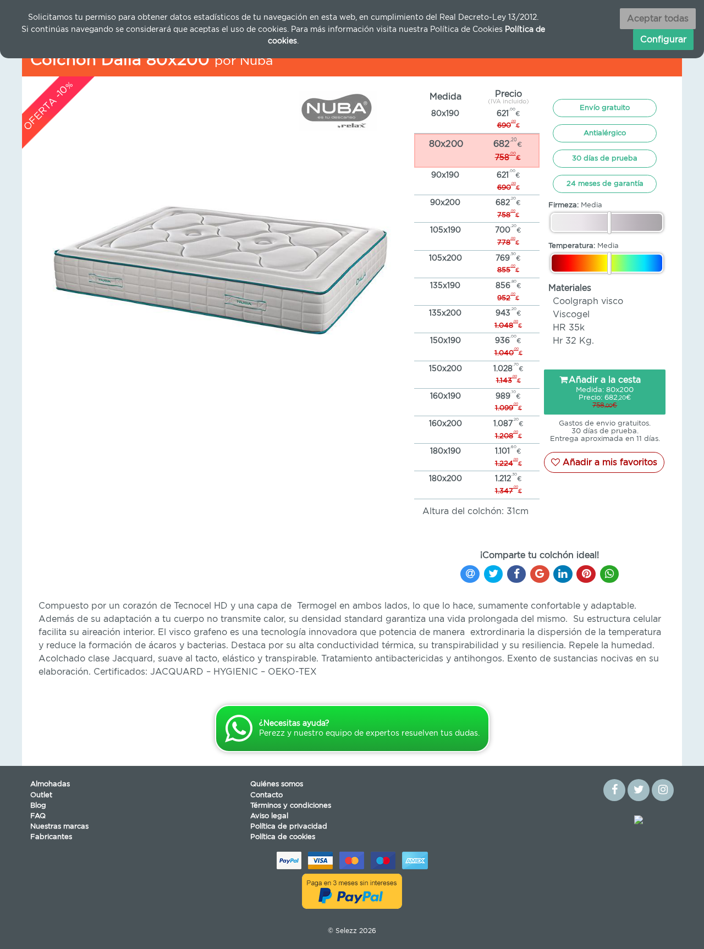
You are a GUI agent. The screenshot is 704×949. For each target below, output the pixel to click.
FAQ (38, 816)
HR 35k (569, 327)
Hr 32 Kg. (573, 340)
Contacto (266, 795)
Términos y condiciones (290, 805)
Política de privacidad (288, 826)
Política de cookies (282, 837)
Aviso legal (269, 816)
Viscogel (571, 314)
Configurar (663, 39)
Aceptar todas (658, 18)
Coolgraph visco (588, 301)
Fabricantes (51, 837)
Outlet (41, 795)
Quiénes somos (276, 784)
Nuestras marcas (59, 826)
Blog (38, 805)
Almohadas (50, 784)
